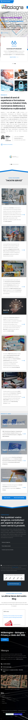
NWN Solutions (19, 659)
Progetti (3, 699)
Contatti (3, 695)
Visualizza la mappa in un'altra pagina (12, 689)
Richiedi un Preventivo (8, 144)
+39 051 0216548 (6, 664)
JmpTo (19, 712)
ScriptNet (23, 712)
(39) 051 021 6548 (6, 1)
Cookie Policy (4, 703)
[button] (12, 63)
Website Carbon (18, 714)
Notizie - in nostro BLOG (6, 697)
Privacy (3, 701)
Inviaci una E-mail (7, 667)
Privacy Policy (15, 567)
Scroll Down (5, 32)
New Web (8, 712)
